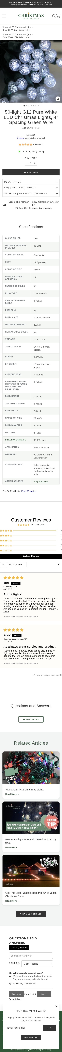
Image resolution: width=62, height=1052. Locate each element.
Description (12, 182)
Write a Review (31, 556)
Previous (16, 994)
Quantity (31, 158)
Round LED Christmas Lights (16, 30)
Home (5, 27)
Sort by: (14, 963)
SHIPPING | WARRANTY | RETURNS (25, 193)
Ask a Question (19, 947)
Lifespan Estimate (15, 440)
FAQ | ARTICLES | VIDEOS (20, 188)
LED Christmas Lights (20, 27)
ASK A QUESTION (32, 719)
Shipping (20, 138)
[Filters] (3, 564)
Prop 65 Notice (28, 491)
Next (43, 994)
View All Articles (31, 914)
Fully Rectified (41, 481)
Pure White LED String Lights (16, 37)
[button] (26, 144)
